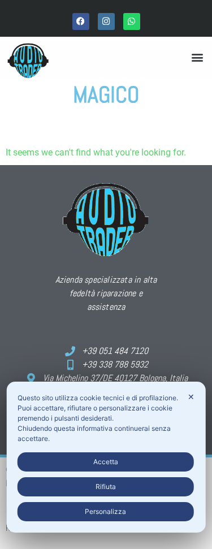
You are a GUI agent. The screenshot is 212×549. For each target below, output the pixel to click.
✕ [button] (191, 396)
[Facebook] (80, 21)
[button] (197, 57)
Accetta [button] (105, 461)
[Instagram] (106, 21)
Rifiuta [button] (106, 486)
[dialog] (106, 457)
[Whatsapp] (131, 21)
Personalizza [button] (105, 511)
